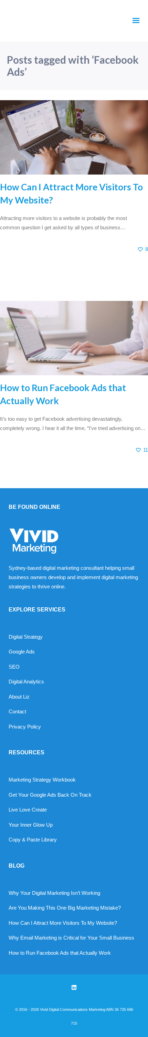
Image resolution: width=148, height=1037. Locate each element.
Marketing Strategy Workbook (42, 780)
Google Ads (22, 651)
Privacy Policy (25, 727)
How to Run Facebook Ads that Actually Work (60, 953)
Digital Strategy (26, 637)
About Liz (19, 697)
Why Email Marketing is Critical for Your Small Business (71, 938)
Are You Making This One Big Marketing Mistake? (65, 908)
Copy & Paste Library (33, 839)
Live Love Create (28, 810)
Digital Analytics (26, 681)
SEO (14, 667)
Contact (17, 711)
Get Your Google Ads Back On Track (50, 795)
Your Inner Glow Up (31, 825)
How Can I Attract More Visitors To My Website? (63, 923)
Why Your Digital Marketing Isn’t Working (54, 893)
